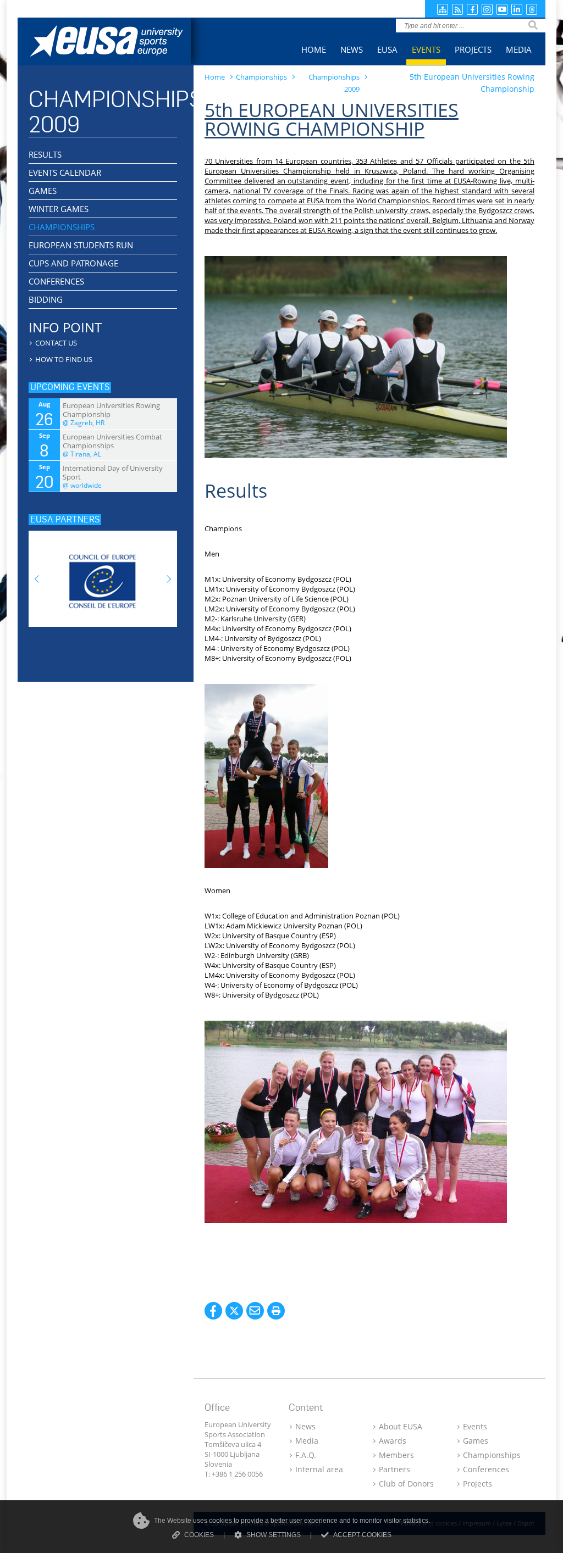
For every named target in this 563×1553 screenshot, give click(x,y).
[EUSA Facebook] (472, 9)
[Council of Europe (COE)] (103, 575)
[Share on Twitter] (234, 1311)
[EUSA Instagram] (487, 9)
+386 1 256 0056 (237, 1474)
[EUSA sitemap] (442, 9)
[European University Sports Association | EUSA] (115, 43)
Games (475, 1440)
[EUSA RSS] (457, 9)
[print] (276, 1311)
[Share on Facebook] (213, 1311)
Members (396, 1455)
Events (475, 1426)
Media (306, 1440)
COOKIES (199, 1535)
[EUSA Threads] (531, 9)
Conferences (486, 1469)
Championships (492, 1455)
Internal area (319, 1469)
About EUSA (400, 1426)
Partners (394, 1469)
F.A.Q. (305, 1455)
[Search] (533, 25)
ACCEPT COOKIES (362, 1535)
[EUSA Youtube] (501, 9)
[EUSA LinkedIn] (516, 9)
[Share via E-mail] (255, 1311)
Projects (477, 1483)
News (305, 1426)
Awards (392, 1440)
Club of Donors (406, 1483)
